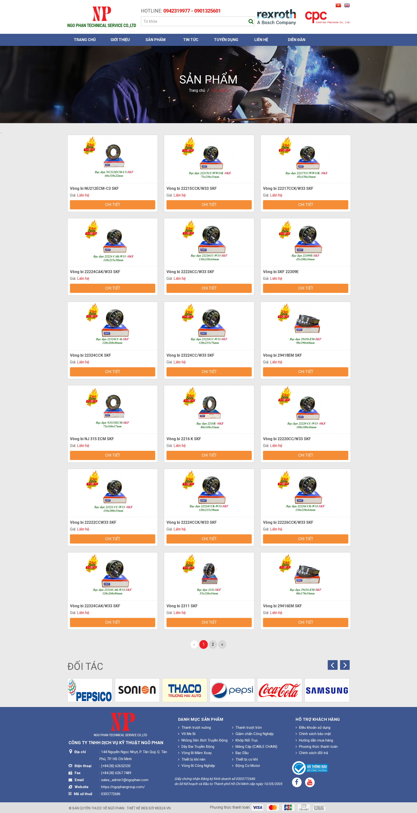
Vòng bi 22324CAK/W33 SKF (95, 606)
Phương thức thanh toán (318, 746)
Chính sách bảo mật (314, 734)
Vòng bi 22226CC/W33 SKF (190, 271)
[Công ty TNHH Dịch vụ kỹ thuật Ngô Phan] (101, 16)
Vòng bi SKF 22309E (281, 271)
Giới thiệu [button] (120, 39)
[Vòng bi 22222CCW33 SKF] (112, 492)
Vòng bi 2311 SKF (182, 606)
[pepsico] (89, 690)
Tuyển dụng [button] (226, 39)
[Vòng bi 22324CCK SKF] (112, 325)
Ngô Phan (116, 808)
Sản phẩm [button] (156, 39)
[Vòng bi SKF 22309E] (305, 242)
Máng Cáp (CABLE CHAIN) (256, 746)
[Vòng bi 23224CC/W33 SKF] (209, 325)
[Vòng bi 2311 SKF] (209, 576)
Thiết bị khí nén (193, 759)
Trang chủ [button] (85, 39)
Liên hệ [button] (261, 39)
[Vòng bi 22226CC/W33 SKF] (209, 242)
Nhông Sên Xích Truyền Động (204, 740)
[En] (346, 5)
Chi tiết (112, 204)
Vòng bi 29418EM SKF (282, 355)
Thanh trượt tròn (248, 727)
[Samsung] (327, 690)
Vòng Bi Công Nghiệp (198, 766)
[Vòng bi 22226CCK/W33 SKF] (305, 492)
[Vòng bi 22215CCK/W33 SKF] (209, 158)
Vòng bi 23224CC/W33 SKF (190, 355)
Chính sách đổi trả (313, 753)
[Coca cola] (279, 690)
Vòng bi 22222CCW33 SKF (93, 522)
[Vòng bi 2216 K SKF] (209, 409)
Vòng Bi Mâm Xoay (196, 753)
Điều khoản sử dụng (314, 727)
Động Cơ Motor (247, 766)
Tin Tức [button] (190, 39)
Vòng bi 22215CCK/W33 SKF (192, 188)
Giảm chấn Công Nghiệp (254, 734)
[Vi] (337, 5)
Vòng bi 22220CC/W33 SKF (287, 439)
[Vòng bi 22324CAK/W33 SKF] (112, 576)
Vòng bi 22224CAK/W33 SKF (95, 271)
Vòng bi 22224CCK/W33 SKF (192, 522)
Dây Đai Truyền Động (197, 746)
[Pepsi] (232, 690)
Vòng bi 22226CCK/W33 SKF (288, 522)
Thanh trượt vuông (196, 727)
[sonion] (137, 690)
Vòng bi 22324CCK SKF (90, 355)
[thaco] (184, 690)
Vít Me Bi (188, 734)
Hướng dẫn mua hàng (315, 740)
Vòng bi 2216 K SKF (184, 439)
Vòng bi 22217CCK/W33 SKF (288, 188)
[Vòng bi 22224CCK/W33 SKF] (209, 492)
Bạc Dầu (242, 753)
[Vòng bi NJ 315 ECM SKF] (112, 409)
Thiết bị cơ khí (246, 759)
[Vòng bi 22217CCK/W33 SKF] (305, 158)
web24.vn (163, 808)
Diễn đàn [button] (296, 39)
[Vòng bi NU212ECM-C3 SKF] (112, 158)
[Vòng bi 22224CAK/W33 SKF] (112, 242)
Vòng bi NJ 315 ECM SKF (92, 439)
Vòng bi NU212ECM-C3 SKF (94, 188)
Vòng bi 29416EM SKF (282, 606)
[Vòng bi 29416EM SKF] (305, 576)
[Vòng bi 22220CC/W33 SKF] (305, 409)
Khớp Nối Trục (246, 740)
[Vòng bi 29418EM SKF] (305, 325)
